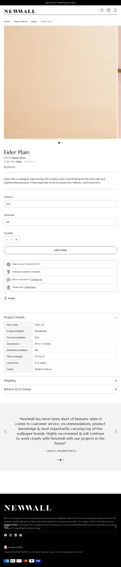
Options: (8, 196)
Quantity (8, 233)
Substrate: (9, 215)
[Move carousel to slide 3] (63, 460)
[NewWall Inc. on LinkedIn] (16, 536)
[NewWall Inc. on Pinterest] (21, 536)
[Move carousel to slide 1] (57, 459)
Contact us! (36, 279)
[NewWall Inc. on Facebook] (6, 536)
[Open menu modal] (115, 10)
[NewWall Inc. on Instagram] (11, 536)
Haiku (34, 21)
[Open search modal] (104, 10)
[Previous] (37, 2)
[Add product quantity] (16, 239)
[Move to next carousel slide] (114, 483)
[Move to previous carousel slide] (107, 483)
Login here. (30, 287)
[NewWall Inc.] (19, 11)
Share (11, 298)
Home (7, 21)
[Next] (84, 2)
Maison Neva (20, 21)
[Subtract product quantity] (7, 239)
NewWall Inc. (26, 552)
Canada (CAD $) (15, 547)
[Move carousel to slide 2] (60, 459)
